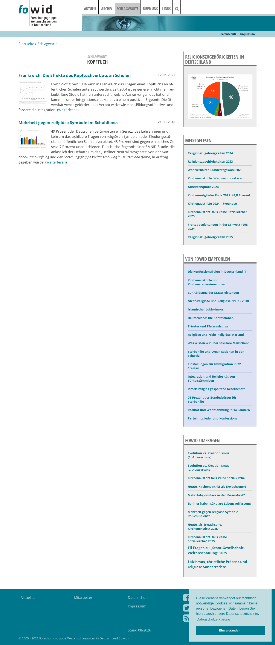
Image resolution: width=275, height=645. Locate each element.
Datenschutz (228, 34)
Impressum (247, 34)
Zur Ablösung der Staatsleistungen (213, 293)
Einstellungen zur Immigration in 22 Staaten (214, 366)
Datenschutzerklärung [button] (213, 619)
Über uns (150, 8)
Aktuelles (28, 597)
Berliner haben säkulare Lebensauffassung (219, 503)
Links (166, 8)
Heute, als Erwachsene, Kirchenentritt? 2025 (205, 526)
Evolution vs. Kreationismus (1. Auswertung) (208, 455)
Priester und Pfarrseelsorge (208, 326)
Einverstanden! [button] (230, 630)
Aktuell (90, 8)
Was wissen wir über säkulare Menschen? (218, 343)
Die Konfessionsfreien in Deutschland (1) (218, 272)
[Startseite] (50, 13)
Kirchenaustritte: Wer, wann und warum (218, 178)
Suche (180, 8)
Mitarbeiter (83, 597)
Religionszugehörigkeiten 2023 (210, 161)
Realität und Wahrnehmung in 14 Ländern (219, 410)
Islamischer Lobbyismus (206, 309)
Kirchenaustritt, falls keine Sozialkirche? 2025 (217, 214)
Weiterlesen (68, 110)
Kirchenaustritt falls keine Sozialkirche (216, 478)
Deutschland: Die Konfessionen (211, 318)
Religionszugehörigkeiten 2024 (210, 153)
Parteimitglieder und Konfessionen (213, 418)
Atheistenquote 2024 (203, 187)
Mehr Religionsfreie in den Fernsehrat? (216, 495)
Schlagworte (128, 8)
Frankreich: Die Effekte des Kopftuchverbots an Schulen (74, 75)
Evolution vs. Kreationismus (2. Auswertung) (208, 467)
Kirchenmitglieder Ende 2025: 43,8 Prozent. (219, 195)
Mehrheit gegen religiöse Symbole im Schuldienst (68, 122)
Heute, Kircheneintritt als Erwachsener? (217, 487)
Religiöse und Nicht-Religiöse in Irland (216, 335)
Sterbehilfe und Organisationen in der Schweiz (216, 354)
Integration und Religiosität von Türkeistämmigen (211, 378)
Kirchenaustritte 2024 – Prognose (212, 203)
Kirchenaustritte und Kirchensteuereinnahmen (206, 282)
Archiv (106, 8)
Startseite (26, 43)
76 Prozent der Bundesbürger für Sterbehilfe (212, 399)
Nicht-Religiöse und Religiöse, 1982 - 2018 (218, 301)
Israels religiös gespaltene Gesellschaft (216, 389)
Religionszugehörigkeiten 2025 (210, 237)
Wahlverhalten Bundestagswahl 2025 (215, 170)
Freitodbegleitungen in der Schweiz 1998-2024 (218, 227)
